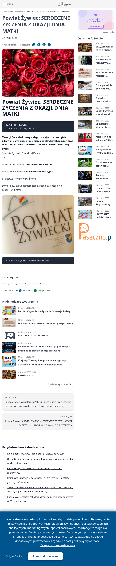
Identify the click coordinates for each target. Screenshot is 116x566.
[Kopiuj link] (34, 45)
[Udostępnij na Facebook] (49, 45)
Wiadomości (19, 11)
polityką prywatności (87, 541)
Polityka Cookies (14, 556)
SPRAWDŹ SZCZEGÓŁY (96, 27)
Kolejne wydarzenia (59, 384)
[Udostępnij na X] (44, 45)
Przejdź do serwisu (45, 556)
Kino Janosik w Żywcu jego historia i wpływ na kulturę (36, 453)
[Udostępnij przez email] (39, 45)
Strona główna (7, 11)
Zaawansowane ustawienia (57, 545)
